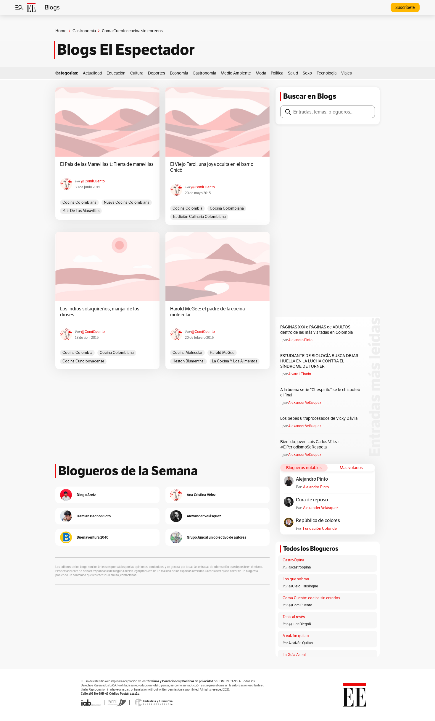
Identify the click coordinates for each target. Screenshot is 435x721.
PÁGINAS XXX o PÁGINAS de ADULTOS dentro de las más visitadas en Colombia (316, 329)
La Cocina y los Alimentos (234, 361)
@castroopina (300, 567)
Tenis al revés (294, 616)
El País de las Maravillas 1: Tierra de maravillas (107, 164)
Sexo (307, 73)
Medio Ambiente (236, 73)
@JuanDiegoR (300, 624)
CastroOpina (293, 560)
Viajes (346, 73)
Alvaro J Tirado (299, 374)
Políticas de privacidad (197, 681)
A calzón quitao (296, 635)
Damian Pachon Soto (94, 516)
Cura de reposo (312, 500)
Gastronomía (84, 30)
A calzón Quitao (301, 643)
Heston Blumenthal (188, 361)
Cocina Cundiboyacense (83, 361)
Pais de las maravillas (80, 210)
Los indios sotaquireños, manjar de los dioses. (99, 312)
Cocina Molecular (187, 352)
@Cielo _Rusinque (303, 586)
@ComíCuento (93, 181)
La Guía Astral (294, 654)
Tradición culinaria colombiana (199, 216)
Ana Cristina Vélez (201, 494)
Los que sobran (296, 578)
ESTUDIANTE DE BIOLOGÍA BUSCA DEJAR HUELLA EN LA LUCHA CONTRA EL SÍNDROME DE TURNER (319, 361)
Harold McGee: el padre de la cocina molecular (207, 312)
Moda (261, 73)
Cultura (136, 73)
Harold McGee (222, 352)
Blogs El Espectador (126, 49)
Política (277, 73)
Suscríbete (405, 7)
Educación (116, 73)
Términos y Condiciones (163, 681)
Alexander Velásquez (304, 402)
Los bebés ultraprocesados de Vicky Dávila (319, 418)
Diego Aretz (86, 494)
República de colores (318, 521)
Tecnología (326, 73)
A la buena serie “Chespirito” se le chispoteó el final (320, 392)
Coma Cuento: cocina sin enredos (311, 597)
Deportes (156, 73)
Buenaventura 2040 (92, 537)
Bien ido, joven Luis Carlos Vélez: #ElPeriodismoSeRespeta (309, 444)
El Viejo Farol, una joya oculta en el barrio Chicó (211, 167)
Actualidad (92, 73)
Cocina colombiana (79, 202)
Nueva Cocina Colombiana (126, 202)
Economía (179, 73)
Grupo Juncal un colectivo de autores (216, 537)
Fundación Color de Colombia (320, 528)
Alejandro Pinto (300, 340)
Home (61, 30)
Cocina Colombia (187, 208)
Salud (293, 73)
